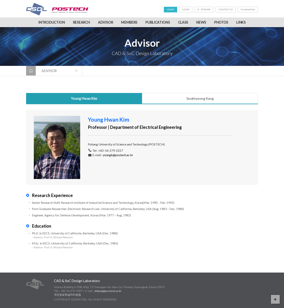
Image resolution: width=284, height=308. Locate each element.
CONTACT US (226, 9)
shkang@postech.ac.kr (108, 291)
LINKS (241, 22)
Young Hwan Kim (84, 98)
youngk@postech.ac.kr (118, 155)
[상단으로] (275, 299)
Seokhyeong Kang (200, 98)
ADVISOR (105, 22)
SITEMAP (205, 9)
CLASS (183, 22)
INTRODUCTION (51, 22)
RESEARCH (81, 22)
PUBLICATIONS (157, 22)
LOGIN (185, 9)
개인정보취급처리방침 (67, 294)
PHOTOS (221, 22)
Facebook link (248, 9)
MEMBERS (129, 22)
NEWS (201, 22)
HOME (170, 9)
